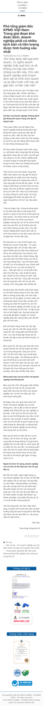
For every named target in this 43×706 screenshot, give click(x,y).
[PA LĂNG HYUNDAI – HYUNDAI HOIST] (22, 7)
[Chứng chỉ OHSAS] (21, 651)
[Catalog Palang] (17, 612)
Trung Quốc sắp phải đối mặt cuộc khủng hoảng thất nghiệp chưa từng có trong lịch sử (20, 554)
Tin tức (9, 542)
